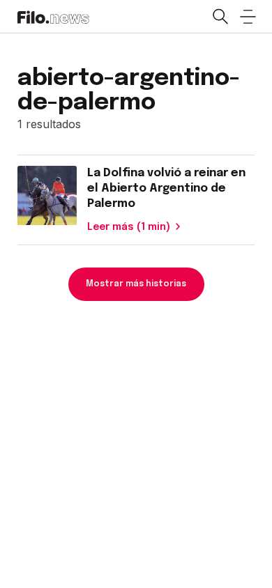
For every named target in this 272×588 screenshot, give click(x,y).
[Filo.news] (53, 16)
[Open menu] (248, 17)
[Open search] (220, 17)
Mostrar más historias (136, 284)
